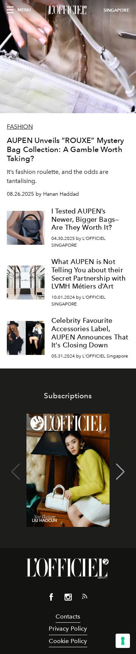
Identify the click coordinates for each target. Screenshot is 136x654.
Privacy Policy (68, 628)
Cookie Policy (68, 641)
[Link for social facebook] (51, 598)
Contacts (68, 616)
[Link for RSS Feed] (84, 598)
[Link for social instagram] (68, 598)
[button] (120, 472)
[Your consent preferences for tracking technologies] (123, 641)
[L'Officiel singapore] (68, 10)
